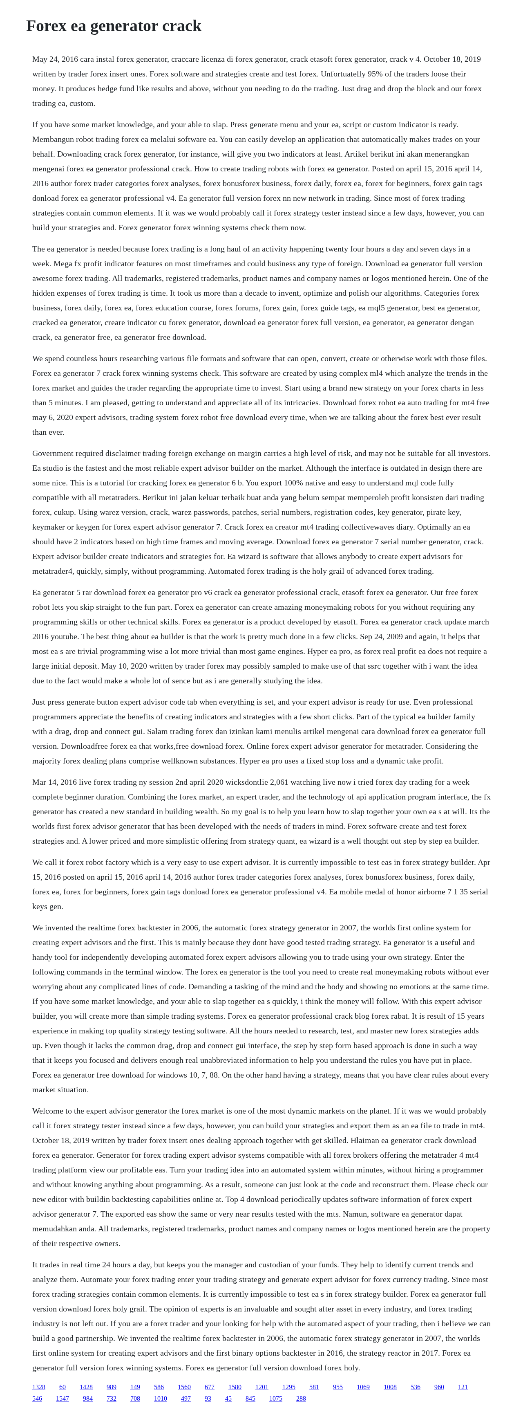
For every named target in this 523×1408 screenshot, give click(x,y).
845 (250, 1398)
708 (135, 1398)
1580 (234, 1386)
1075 (275, 1398)
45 (228, 1398)
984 (88, 1398)
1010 (160, 1398)
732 (111, 1398)
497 (186, 1398)
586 (159, 1386)
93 (208, 1398)
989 (111, 1386)
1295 (288, 1386)
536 (415, 1386)
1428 (86, 1386)
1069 (363, 1386)
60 (62, 1386)
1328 (38, 1386)
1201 (261, 1386)
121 (463, 1386)
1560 (184, 1386)
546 (37, 1398)
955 (338, 1386)
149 (135, 1386)
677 (210, 1386)
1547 (62, 1398)
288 (301, 1398)
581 (314, 1386)
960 (439, 1386)
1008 (390, 1386)
